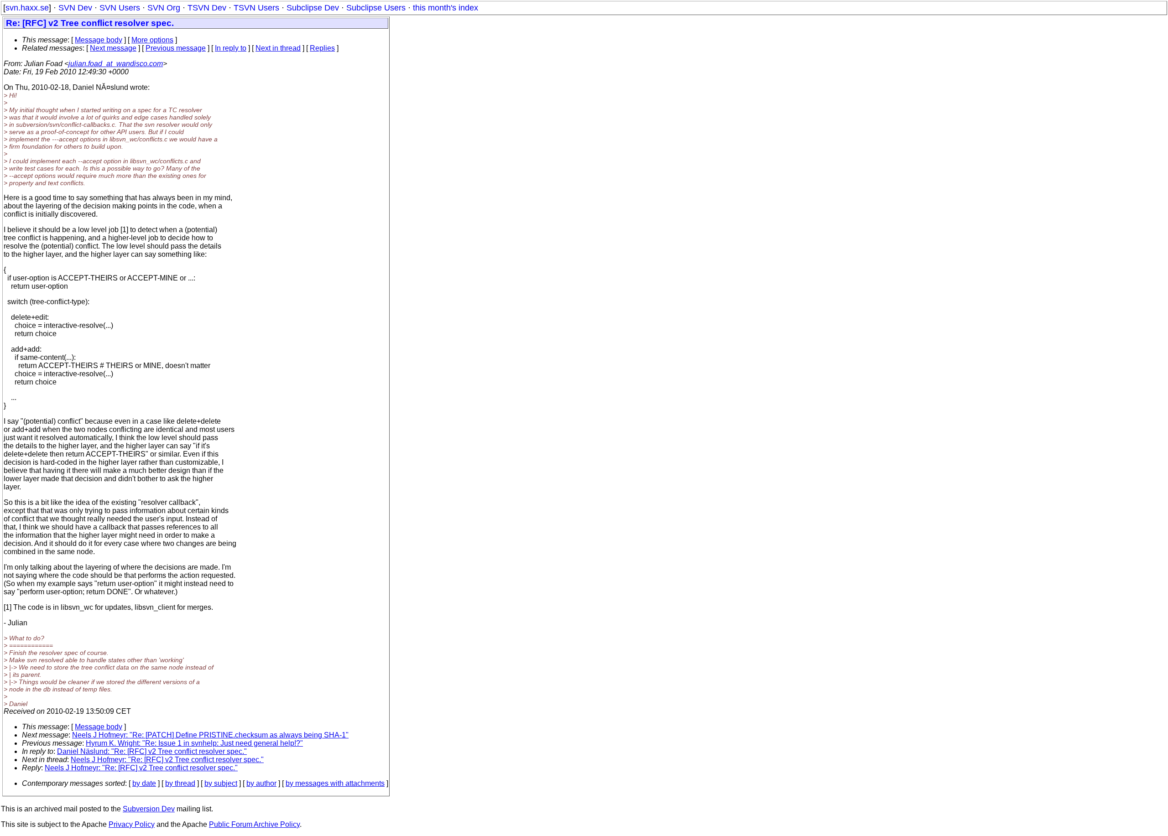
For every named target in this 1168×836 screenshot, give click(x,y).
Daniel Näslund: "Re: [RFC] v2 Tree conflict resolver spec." (152, 751)
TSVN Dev (207, 7)
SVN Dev (75, 7)
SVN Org (163, 7)
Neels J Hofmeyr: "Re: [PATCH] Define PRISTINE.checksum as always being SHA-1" (210, 735)
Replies (322, 48)
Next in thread (278, 48)
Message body (98, 40)
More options (152, 40)
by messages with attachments (335, 783)
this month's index (445, 7)
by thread (180, 783)
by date (144, 783)
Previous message (176, 48)
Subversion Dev (149, 809)
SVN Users (119, 7)
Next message (113, 48)
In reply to (230, 48)
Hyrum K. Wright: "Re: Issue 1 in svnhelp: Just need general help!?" (194, 743)
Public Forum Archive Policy (254, 824)
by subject (220, 783)
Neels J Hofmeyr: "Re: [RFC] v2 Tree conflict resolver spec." (167, 759)
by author (261, 783)
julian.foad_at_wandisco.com (115, 64)
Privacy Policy (132, 824)
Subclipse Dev (313, 7)
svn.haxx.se (27, 7)
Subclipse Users (376, 7)
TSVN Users (256, 7)
